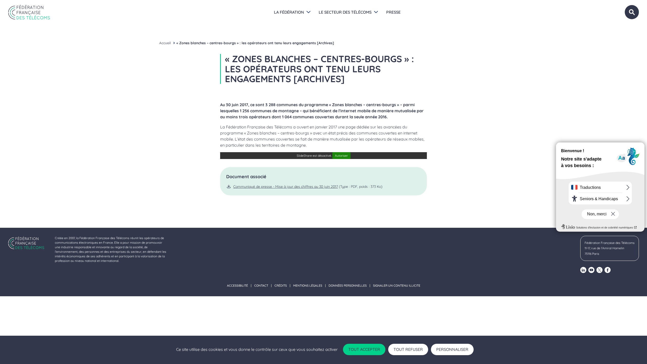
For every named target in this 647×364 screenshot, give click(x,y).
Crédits (280, 285)
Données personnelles (348, 285)
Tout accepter (364, 349)
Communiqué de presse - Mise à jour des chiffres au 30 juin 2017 (285, 186)
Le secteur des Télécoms (345, 12)
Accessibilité (237, 285)
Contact (261, 285)
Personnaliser (452, 349)
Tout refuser (408, 349)
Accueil (165, 43)
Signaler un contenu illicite (396, 285)
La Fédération (289, 12)
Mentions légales (307, 285)
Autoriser (341, 155)
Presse (393, 12)
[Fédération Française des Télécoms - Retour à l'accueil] (29, 12)
